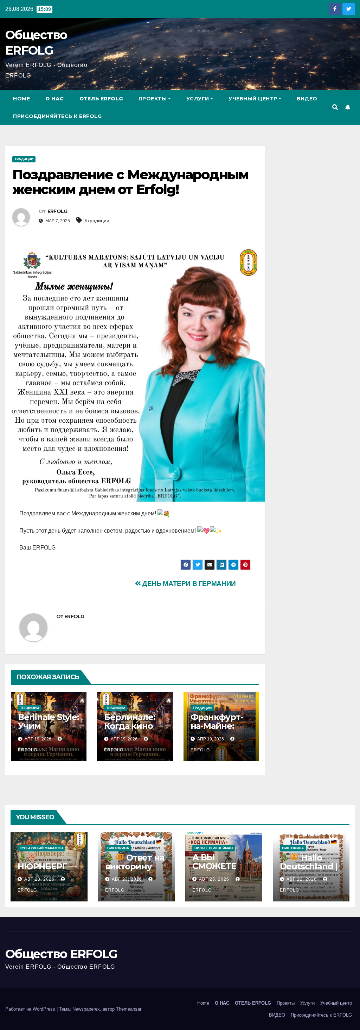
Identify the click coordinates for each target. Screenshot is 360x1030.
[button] (335, 107)
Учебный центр (253, 98)
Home (21, 98)
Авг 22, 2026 (302, 879)
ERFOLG (57, 211)
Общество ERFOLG (61, 954)
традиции (23, 159)
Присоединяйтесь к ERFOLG (57, 116)
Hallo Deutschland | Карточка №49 (311, 866)
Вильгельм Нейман (213, 848)
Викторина (118, 848)
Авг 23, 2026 (39, 879)
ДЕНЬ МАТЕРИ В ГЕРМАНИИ (188, 583)
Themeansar (128, 1009)
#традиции (97, 220)
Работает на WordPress (31, 1009)
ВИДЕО (307, 98)
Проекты (153, 98)
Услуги (197, 98)
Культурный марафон (41, 848)
